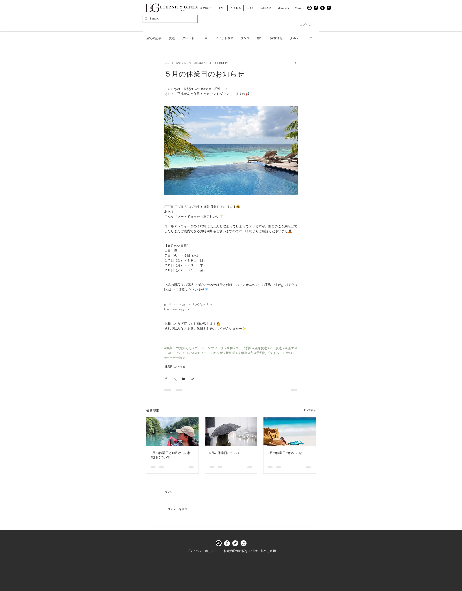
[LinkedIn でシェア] (183, 379)
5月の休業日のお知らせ (285, 453)
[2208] (309, 8)
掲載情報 (276, 38)
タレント (188, 38)
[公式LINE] (219, 543)
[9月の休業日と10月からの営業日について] (172, 431)
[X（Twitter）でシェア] (174, 379)
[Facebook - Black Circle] (316, 8)
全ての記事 (154, 38)
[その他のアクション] (295, 63)
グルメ (294, 38)
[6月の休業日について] (231, 431)
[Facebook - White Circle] (227, 543)
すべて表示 (309, 410)
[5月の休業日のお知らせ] (289, 431)
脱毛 (172, 38)
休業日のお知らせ (175, 366)
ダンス (245, 38)
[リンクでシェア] (192, 379)
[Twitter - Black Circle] (322, 8)
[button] (311, 38)
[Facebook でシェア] (166, 379)
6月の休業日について (224, 453)
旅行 (260, 38)
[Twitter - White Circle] (235, 543)
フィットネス (224, 38)
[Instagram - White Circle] (244, 543)
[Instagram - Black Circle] (329, 8)
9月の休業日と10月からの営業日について (171, 455)
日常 (205, 38)
